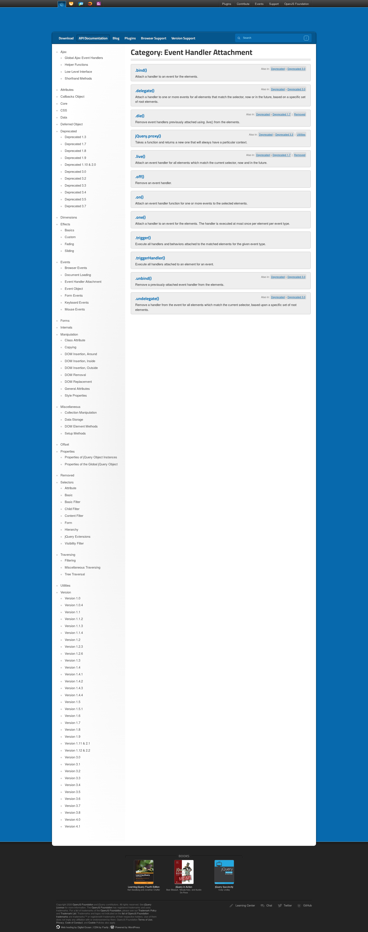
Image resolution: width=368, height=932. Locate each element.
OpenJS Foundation (296, 4)
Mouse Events (75, 309)
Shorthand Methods (78, 78)
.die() (139, 116)
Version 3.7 (72, 805)
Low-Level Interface (78, 71)
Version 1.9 (72, 736)
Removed (299, 114)
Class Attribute (75, 340)
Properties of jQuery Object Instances (91, 457)
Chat (269, 905)
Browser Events (76, 267)
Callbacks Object (72, 96)
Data (63, 117)
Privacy (60, 922)
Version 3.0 (72, 757)
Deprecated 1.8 (75, 150)
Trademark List (68, 913)
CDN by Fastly (101, 927)
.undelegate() (147, 298)
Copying (70, 347)
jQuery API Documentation (82, 20)
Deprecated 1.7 (281, 114)
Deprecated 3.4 (75, 192)
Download (66, 38)
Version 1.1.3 (74, 625)
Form (68, 522)
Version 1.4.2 (74, 681)
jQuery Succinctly (224, 888)
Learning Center (245, 905)
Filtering (70, 560)
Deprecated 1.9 (75, 157)
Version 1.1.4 (74, 632)
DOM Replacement (78, 381)
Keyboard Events (77, 302)
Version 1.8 (72, 729)
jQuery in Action (183, 889)
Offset (64, 444)
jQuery (61, 3)
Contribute (243, 4)
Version (65, 592)
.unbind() (143, 278)
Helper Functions (76, 64)
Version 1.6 (72, 715)
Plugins (226, 4)
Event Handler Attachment (83, 281)
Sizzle (89, 3)
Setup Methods (75, 433)
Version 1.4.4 (74, 695)
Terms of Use (145, 919)
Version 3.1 (72, 764)
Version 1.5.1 (74, 708)
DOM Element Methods (81, 426)
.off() (139, 176)
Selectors (67, 482)
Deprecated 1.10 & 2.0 (80, 164)
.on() (139, 197)
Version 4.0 (72, 819)
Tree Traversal (75, 574)
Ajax (63, 51)
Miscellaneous (70, 406)
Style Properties (76, 395)
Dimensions (68, 217)
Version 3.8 (72, 812)
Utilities (301, 134)
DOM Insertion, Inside (80, 361)
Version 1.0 (72, 598)
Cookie (92, 922)
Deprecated (278, 68)
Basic (69, 495)
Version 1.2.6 (74, 653)
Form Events (74, 295)
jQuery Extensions (78, 536)
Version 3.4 (72, 784)
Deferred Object (71, 124)
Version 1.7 (72, 722)
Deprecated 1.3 (75, 136)
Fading (69, 244)
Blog (116, 38)
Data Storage (74, 419)
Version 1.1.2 (74, 618)
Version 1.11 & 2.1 (77, 743)
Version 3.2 (72, 771)
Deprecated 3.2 (75, 178)
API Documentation (93, 38)
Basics (69, 230)
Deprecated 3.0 (296, 68)
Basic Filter (72, 501)
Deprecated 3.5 (75, 199)
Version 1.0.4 (74, 605)
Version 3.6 (72, 798)
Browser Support (153, 38)
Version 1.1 (72, 612)
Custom (70, 236)
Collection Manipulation (81, 412)
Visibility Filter (74, 543)
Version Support (183, 38)
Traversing (67, 554)
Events (259, 4)
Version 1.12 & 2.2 (77, 750)
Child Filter (72, 508)
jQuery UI (71, 3)
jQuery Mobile (80, 3)
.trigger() (143, 238)
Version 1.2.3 (74, 646)
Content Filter (74, 515)
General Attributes (77, 388)
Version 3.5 (72, 791)
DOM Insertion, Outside (81, 367)
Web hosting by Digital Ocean (76, 927)
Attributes (67, 89)
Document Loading (78, 274)
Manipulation (69, 334)
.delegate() (144, 90)
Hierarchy (71, 529)
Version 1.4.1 (74, 674)
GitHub (307, 905)
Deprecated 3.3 (284, 134)
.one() (140, 217)
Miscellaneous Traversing (82, 567)
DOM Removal (75, 374)
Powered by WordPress (127, 927)
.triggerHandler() (150, 258)
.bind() (141, 70)
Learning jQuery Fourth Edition (144, 888)
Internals (66, 327)
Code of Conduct (74, 922)
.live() (140, 156)
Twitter (288, 905)
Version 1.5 (72, 701)
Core (63, 103)
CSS (63, 110)
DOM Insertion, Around (81, 354)
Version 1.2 (72, 639)
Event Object (74, 288)
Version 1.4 (72, 667)
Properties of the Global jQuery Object (91, 464)
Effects (65, 224)
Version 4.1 (72, 826)
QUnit (98, 3)
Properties (67, 451)
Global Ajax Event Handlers (84, 57)
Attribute (70, 488)
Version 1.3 (72, 660)
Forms (65, 320)
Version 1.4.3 (74, 688)
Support (274, 4)
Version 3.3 (72, 778)
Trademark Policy (147, 910)
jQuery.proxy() (148, 136)
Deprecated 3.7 (75, 206)
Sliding (69, 250)
